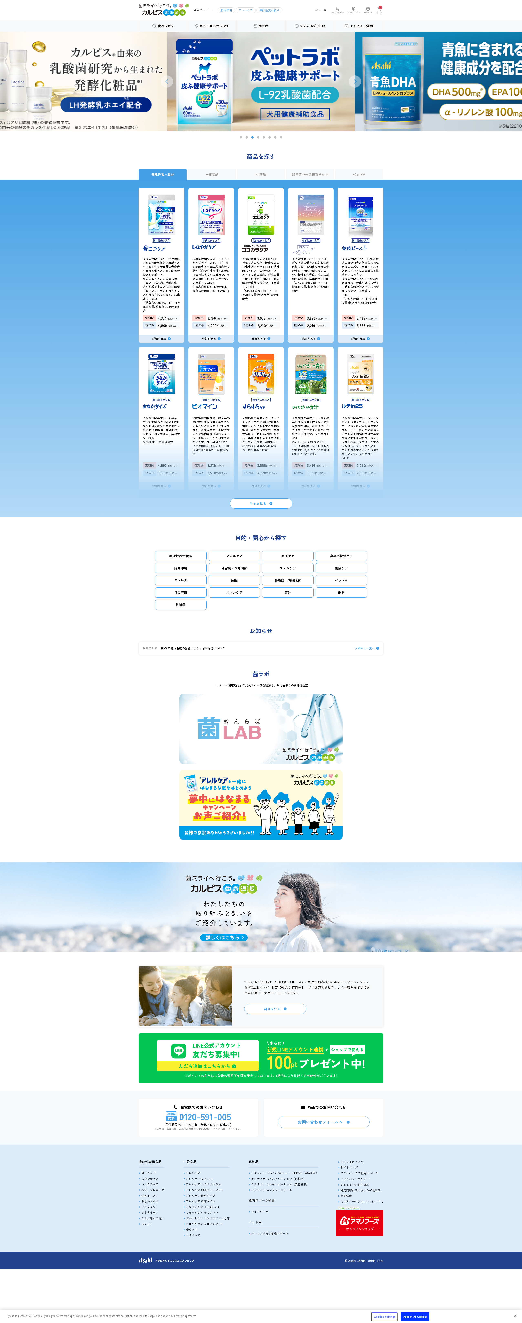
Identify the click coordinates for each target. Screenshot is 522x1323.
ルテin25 (146, 1224)
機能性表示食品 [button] (269, 10)
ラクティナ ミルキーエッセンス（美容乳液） (280, 1184)
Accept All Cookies (415, 1317)
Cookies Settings (384, 1317)
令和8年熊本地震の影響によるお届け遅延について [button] (192, 648)
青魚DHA (191, 1230)
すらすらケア (149, 1212)
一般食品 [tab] (211, 174)
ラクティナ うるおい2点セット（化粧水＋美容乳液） (285, 1173)
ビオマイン (148, 1207)
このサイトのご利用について (359, 1173)
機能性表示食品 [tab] (162, 174)
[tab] (241, 137)
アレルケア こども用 (199, 1179)
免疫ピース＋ (149, 1196)
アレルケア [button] (246, 10)
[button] (164, 14)
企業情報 (346, 1196)
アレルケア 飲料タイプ (200, 1196)
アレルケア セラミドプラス (203, 1184)
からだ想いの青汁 (152, 1218)
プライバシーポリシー (355, 1179)
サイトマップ (349, 1167)
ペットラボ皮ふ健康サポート (269, 1233)
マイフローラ (259, 1212)
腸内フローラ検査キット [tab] (310, 174)
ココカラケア (149, 1184)
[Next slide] (355, 81)
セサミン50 (193, 1235)
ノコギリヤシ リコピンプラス (205, 1224)
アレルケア (193, 1173)
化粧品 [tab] (261, 174)
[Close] (515, 1315)
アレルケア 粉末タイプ (200, 1201)
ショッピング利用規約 (355, 1185)
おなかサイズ (149, 1201)
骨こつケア (148, 1173)
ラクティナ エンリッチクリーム (271, 1190)
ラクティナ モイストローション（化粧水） (278, 1179)
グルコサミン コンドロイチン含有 (208, 1218)
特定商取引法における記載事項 (360, 1190)
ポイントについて (352, 1162)
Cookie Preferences (348, 1207)
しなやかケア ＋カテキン (202, 1212)
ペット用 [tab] (359, 174)
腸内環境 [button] (226, 10)
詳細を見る (272, 1008)
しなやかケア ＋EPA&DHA (202, 1207)
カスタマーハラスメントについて (362, 1201)
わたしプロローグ (152, 1190)
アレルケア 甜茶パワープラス (205, 1190)
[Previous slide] (167, 81)
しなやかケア (149, 1179)
